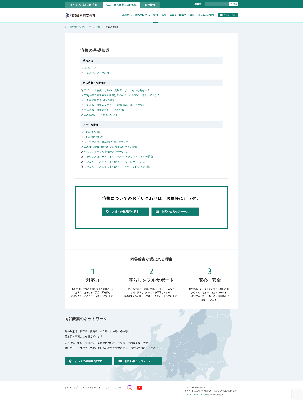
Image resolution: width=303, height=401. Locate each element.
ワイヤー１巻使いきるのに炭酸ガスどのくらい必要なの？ (117, 90)
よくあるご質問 (206, 14)
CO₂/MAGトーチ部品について (101, 114)
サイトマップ (71, 387)
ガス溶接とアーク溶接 (96, 72)
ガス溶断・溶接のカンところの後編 (104, 109)
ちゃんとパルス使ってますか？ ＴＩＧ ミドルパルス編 (117, 166)
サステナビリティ (92, 387)
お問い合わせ (229, 15)
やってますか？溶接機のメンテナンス (105, 151)
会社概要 (197, 4)
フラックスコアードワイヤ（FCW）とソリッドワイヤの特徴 (118, 156)
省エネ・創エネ (178, 14)
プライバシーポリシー (193, 394)
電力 (192, 14)
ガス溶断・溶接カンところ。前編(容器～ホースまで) (114, 105)
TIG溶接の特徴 (92, 132)
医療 (164, 14)
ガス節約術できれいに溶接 (99, 100)
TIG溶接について (93, 137)
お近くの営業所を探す (125, 211)
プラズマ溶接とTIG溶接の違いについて (106, 141)
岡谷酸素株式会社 (80, 15)
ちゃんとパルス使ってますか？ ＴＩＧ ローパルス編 (114, 161)
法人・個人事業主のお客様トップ (78, 27)
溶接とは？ (90, 68)
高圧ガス (127, 14)
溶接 (155, 14)
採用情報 (150, 4)
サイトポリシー (113, 387)
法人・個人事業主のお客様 (121, 4)
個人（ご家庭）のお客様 (84, 4)
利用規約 (207, 394)
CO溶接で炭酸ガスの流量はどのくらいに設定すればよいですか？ (122, 95)
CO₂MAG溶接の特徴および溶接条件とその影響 (110, 146)
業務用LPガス (142, 14)
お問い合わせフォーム (175, 211)
